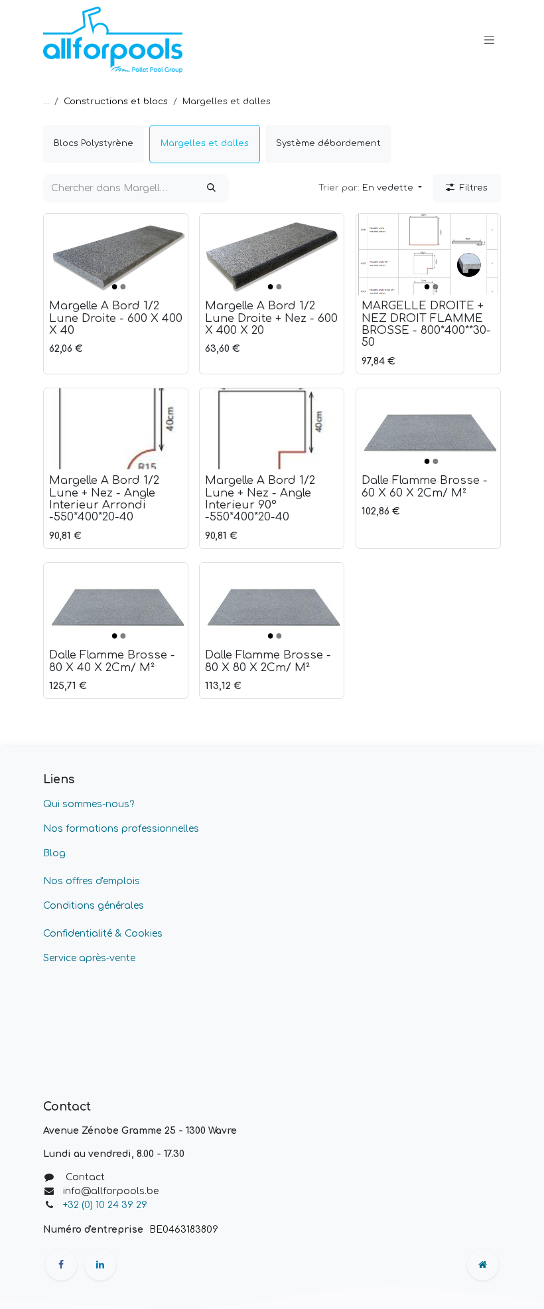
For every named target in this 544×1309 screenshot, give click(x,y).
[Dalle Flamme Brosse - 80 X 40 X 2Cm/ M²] (116, 603)
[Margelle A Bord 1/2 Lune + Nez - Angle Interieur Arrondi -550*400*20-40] (116, 428)
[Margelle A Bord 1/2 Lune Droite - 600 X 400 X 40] (116, 254)
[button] (370, 188)
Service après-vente (89, 958)
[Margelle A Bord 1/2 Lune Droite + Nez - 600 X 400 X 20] (272, 254)
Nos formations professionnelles (121, 829)
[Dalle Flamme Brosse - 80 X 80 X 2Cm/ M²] (272, 603)
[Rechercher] (211, 188)
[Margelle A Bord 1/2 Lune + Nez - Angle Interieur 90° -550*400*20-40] (272, 428)
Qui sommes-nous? (88, 804)
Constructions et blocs (116, 101)
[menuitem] (93, 144)
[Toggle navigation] (490, 40)
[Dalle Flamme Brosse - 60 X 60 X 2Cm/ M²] (428, 428)
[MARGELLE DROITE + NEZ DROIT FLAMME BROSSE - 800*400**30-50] (428, 254)
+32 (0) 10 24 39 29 (106, 1205)
